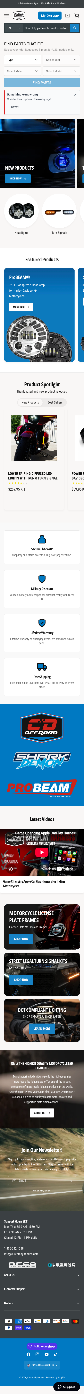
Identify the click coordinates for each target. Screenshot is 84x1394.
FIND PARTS (42, 82)
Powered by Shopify (55, 1377)
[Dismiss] (75, 95)
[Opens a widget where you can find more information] (66, 1387)
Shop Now (15, 178)
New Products (30, 402)
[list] (42, 315)
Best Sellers (55, 402)
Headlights (21, 233)
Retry (15, 107)
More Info (18, 306)
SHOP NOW (21, 980)
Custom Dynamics (35, 1377)
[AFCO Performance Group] (22, 1265)
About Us (39, 1112)
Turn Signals (59, 233)
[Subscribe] (71, 1180)
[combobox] (52, 28)
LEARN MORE (42, 1029)
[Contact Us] (67, 15)
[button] (6, 15)
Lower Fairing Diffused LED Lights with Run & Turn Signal (33, 475)
